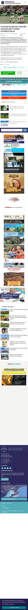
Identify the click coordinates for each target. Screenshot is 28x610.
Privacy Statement (5, 507)
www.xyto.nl (6, 462)
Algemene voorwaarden (6, 503)
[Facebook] (2, 468)
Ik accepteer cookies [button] (14, 607)
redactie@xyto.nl (6, 461)
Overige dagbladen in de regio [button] (8, 499)
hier (3, 61)
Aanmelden (5, 479)
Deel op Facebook (15, 91)
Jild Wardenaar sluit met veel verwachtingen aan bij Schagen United (17, 108)
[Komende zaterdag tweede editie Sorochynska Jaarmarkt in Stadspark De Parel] (4, 318)
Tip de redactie (15, 97)
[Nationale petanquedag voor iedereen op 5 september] (4, 357)
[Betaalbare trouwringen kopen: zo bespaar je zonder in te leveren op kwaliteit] (4, 344)
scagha (8, 64)
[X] (5, 468)
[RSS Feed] (10, 468)
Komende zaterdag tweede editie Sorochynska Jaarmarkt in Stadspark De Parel (18, 317)
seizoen (4, 64)
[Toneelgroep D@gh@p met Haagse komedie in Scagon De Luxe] (4, 331)
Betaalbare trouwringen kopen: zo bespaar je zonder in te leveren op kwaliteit (18, 343)
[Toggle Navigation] (25, 3)
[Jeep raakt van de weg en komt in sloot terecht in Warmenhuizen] (4, 324)
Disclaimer (3, 505)
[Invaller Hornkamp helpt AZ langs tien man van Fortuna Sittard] (4, 337)
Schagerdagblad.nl (9, 2)
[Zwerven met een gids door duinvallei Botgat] (4, 312)
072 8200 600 (6, 459)
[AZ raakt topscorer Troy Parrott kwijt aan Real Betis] (4, 350)
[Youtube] (7, 468)
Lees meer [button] (11, 604)
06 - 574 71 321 (19, 85)
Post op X (14, 94)
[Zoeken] (25, 130)
